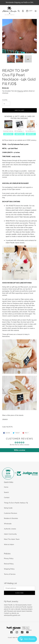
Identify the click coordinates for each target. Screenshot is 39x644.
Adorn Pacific (16, 637)
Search (6, 492)
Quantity (4, 100)
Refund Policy (9, 564)
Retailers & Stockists (11, 518)
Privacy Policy (8, 558)
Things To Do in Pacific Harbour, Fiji (16, 503)
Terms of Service (10, 574)
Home (6, 487)
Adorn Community (10, 534)
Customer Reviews (10, 513)
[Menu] (36, 11)
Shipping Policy (9, 569)
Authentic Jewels (10, 529)
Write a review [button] (19, 450)
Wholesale (8, 524)
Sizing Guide (8, 508)
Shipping (20, 91)
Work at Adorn (9, 544)
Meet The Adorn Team (12, 539)
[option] (11, 58)
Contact (6, 497)
